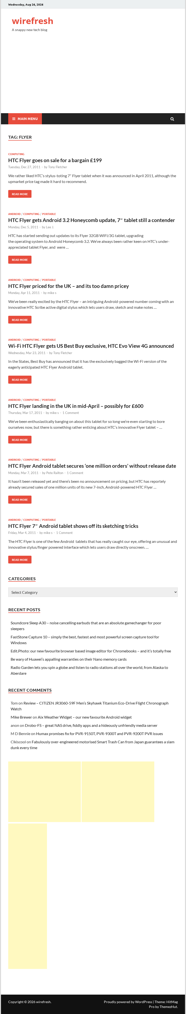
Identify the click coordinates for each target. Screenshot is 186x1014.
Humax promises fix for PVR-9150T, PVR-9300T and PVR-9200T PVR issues (99, 733)
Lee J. (50, 227)
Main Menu (28, 118)
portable (49, 214)
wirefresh (33, 21)
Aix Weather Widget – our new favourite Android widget (85, 717)
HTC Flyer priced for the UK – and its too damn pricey (68, 286)
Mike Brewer (21, 717)
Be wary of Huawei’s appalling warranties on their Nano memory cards (69, 659)
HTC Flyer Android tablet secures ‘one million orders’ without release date (92, 466)
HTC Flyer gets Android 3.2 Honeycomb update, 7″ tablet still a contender (91, 220)
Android (14, 214)
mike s (51, 293)
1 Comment (70, 413)
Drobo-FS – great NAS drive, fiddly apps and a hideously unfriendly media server (91, 725)
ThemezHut (168, 1007)
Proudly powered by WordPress (128, 1002)
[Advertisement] (93, 77)
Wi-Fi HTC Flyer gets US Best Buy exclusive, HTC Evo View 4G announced (91, 346)
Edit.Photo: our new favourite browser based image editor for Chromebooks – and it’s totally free (91, 651)
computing (16, 154)
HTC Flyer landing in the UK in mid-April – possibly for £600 (75, 406)
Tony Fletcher (57, 167)
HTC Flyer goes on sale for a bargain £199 (55, 160)
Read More (18, 193)
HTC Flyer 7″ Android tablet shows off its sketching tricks (73, 526)
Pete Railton (54, 473)
